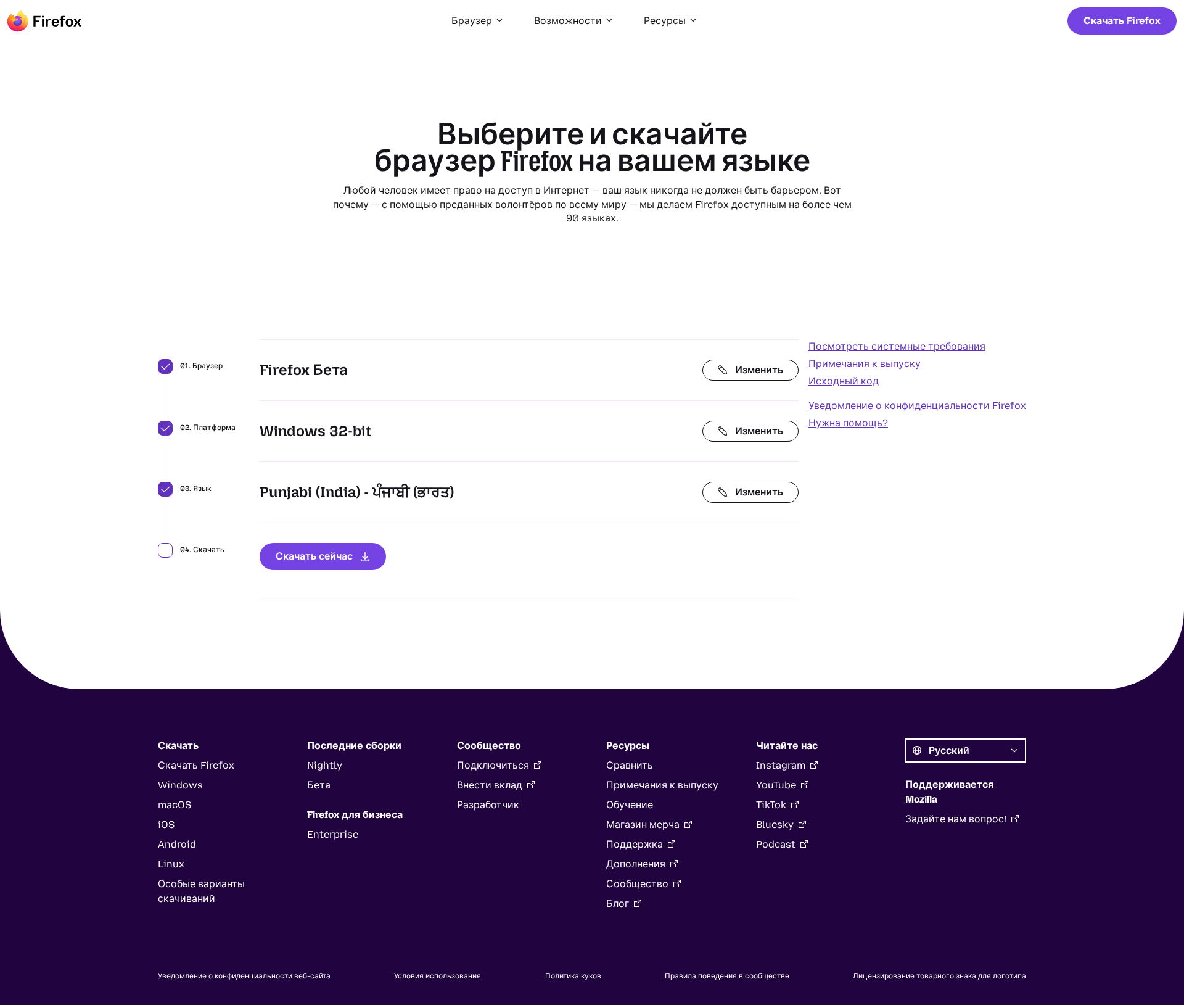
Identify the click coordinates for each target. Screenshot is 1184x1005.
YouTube (776, 785)
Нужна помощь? (848, 423)
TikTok (771, 805)
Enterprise (332, 834)
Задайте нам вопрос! (955, 819)
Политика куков (573, 976)
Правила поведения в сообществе (727, 976)
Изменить (759, 370)
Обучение (629, 805)
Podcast (776, 844)
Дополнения (635, 864)
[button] (477, 21)
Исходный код (843, 381)
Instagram (780, 765)
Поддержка (634, 844)
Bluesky (775, 824)
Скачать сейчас (314, 556)
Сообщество (637, 884)
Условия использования (437, 976)
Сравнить (629, 765)
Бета (319, 785)
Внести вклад (489, 785)
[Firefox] (44, 21)
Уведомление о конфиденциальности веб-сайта (244, 976)
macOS (174, 805)
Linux (171, 864)
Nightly (324, 765)
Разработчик (488, 805)
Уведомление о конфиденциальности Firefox (917, 406)
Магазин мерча (643, 824)
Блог (617, 903)
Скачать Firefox (1122, 21)
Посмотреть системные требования (896, 346)
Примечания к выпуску (864, 364)
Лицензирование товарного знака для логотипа (939, 976)
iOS (166, 824)
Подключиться (493, 765)
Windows (180, 785)
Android (177, 844)
